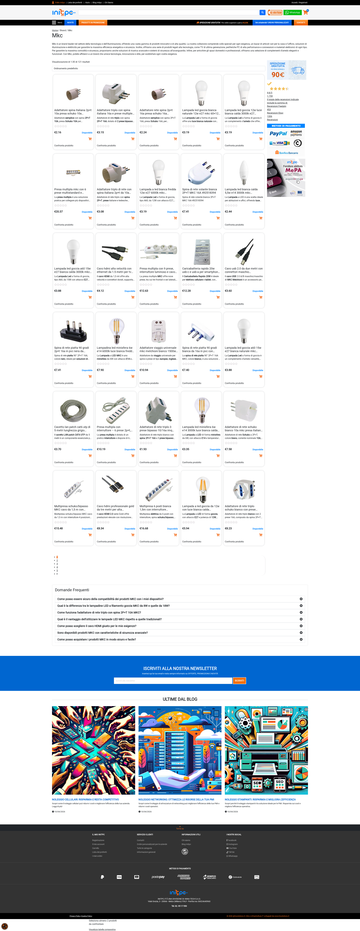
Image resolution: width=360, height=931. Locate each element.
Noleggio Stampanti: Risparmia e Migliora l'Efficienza (260, 799)
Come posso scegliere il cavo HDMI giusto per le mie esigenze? (96, 626)
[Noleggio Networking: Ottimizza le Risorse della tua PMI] (180, 751)
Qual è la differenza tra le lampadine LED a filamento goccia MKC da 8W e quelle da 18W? (113, 605)
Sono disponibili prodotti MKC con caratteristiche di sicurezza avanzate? (102, 632)
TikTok (231, 852)
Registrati (303, 2)
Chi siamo (186, 840)
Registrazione (98, 840)
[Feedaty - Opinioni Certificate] (185, 851)
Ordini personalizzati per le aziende (152, 844)
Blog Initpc (186, 844)
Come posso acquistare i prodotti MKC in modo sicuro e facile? (96, 639)
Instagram (233, 844)
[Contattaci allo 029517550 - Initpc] (275, 12)
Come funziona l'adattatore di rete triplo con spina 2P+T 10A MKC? (99, 612)
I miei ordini (97, 856)
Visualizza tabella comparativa (102, 929)
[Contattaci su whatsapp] (293, 12)
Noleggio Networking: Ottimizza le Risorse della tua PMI (176, 799)
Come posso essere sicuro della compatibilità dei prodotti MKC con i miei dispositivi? (110, 599)
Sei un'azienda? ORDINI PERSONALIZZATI (272, 22)
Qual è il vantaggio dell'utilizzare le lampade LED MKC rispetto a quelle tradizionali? (109, 619)
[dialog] (4, 926)
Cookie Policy (86, 916)
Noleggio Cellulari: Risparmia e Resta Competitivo (85, 799)
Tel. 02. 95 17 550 (179, 906)
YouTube (233, 848)
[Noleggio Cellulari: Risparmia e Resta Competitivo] (93, 751)
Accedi (295, 2)
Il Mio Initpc (60, 2)
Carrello (95, 848)
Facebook (231, 840)
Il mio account (98, 844)
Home (55, 30)
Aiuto (87, 2)
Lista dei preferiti (75, 2)
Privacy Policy (75, 916)
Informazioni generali (146, 852)
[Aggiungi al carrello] (90, 139)
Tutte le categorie (144, 848)
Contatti (140, 840)
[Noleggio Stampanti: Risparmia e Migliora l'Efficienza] (266, 751)
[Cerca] (263, 12)
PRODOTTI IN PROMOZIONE (92, 22)
